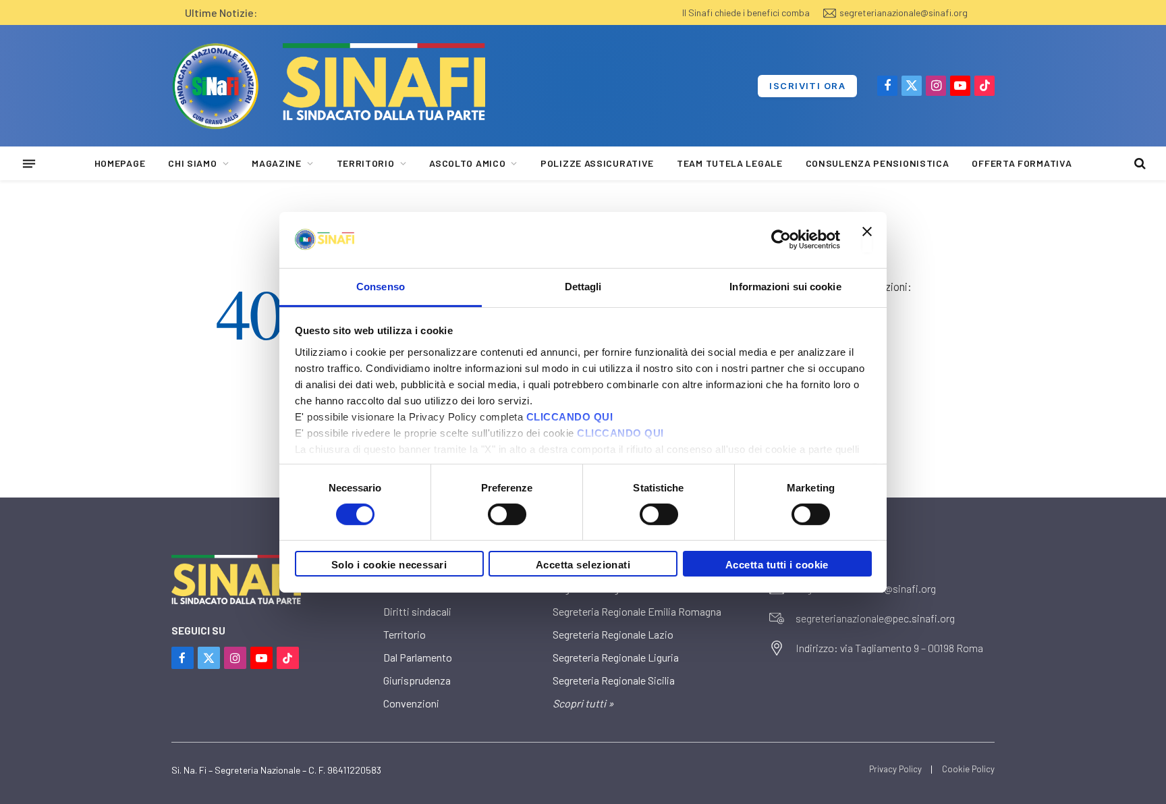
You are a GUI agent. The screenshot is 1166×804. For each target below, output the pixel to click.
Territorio (366, 163)
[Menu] (29, 163)
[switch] (507, 514)
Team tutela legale (730, 163)
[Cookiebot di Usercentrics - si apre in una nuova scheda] (781, 240)
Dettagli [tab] (583, 286)
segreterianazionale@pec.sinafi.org (875, 618)
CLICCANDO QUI (569, 416)
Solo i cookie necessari (389, 564)
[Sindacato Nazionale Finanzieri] (215, 85)
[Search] (1139, 164)
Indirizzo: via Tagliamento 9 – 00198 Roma (889, 647)
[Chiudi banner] (867, 239)
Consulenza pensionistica (877, 163)
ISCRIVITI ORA (807, 85)
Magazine (277, 163)
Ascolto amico (467, 163)
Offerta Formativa (1022, 163)
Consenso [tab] (380, 286)
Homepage (120, 163)
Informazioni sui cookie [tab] (785, 286)
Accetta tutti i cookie (777, 564)
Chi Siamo (192, 163)
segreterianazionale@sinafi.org (903, 12)
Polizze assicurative (597, 163)
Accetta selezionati (583, 564)
